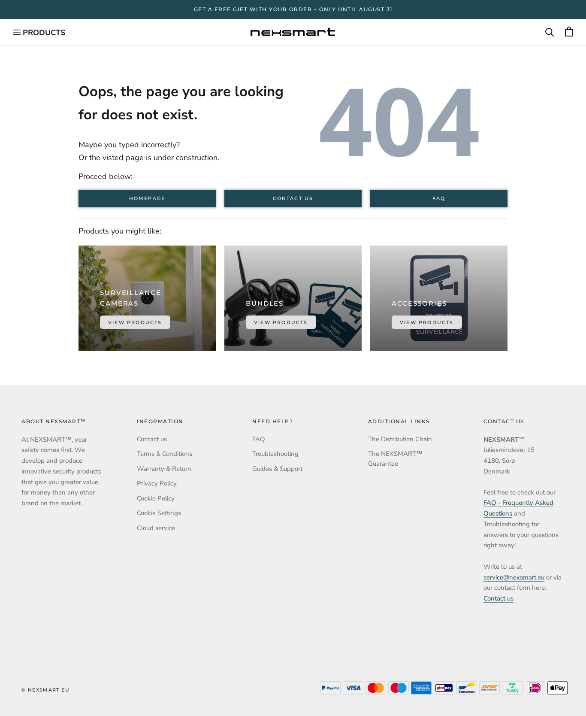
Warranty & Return (164, 468)
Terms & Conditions (164, 453)
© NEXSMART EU (45, 690)
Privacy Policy (157, 483)
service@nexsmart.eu (513, 577)
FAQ (438, 198)
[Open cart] (569, 32)
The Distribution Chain (400, 439)
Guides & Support (277, 468)
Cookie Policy (156, 498)
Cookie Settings (159, 513)
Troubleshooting (275, 453)
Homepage (147, 198)
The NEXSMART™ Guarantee (395, 458)
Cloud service (156, 528)
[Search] (549, 32)
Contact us (293, 198)
